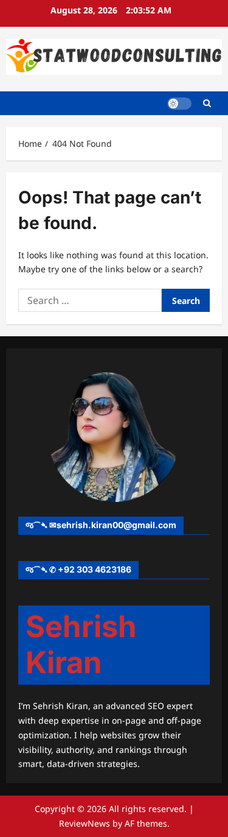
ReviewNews (84, 823)
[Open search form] (207, 103)
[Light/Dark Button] (179, 103)
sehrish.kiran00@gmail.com (116, 525)
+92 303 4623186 (94, 569)
